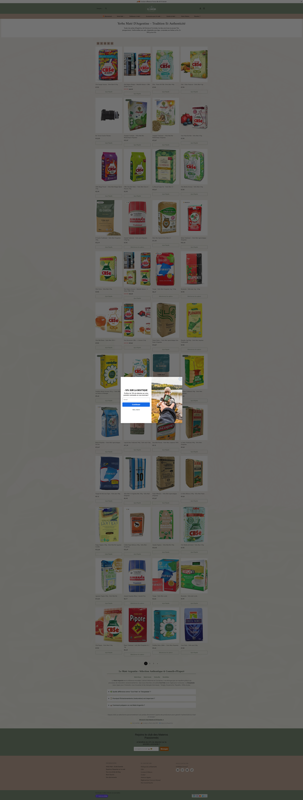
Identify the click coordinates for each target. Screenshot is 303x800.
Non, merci (136, 410)
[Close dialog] (180, 379)
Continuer (136, 404)
